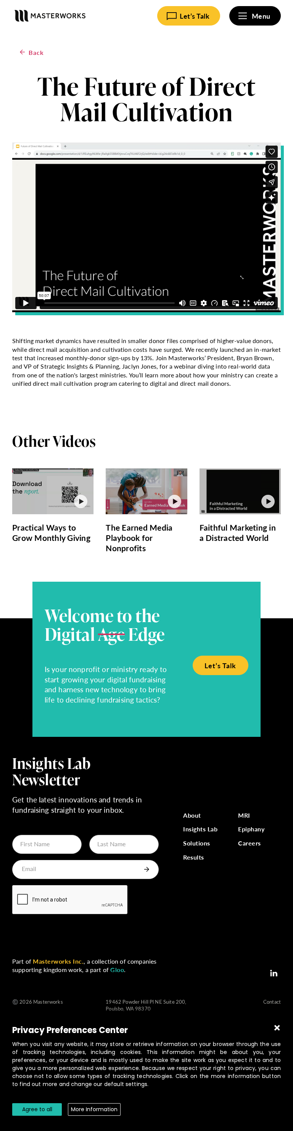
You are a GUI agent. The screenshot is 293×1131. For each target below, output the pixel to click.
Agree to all (37, 1109)
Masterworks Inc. (58, 961)
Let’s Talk (220, 665)
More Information (94, 1109)
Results (193, 857)
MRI (244, 816)
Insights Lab (200, 829)
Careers (249, 843)
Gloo (117, 969)
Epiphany (251, 829)
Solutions (196, 843)
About (192, 816)
